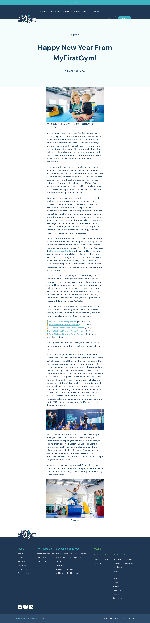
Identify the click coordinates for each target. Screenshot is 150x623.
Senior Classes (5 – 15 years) (68, 558)
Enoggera (117, 563)
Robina (116, 586)
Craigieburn (128, 559)
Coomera (117, 559)
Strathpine (117, 598)
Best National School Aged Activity (67, 330)
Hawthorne (117, 567)
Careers (21, 558)
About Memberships (45, 554)
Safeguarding (23, 573)
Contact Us (22, 569)
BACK (76, 34)
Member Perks (43, 558)
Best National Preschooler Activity (66, 327)
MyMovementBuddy (64, 12)
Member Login (43, 561)
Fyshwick (98, 559)
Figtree (107, 559)
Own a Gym (23, 565)
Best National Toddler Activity (64, 324)
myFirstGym (27, 21)
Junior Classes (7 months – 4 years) (71, 554)
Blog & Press (23, 561)
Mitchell (97, 563)
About (42, 12)
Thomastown (128, 563)
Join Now (75, 3)
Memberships (94, 12)
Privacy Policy (22, 618)
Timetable (60, 565)
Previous (75, 519)
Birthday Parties (80, 12)
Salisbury (117, 590)
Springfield (117, 594)
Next (75, 523)
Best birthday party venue (63, 321)
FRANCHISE (110, 19)
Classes (51, 12)
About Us (22, 554)
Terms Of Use (38, 618)
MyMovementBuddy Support (68, 573)
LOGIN (124, 19)
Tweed (106, 563)
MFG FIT (59, 561)
